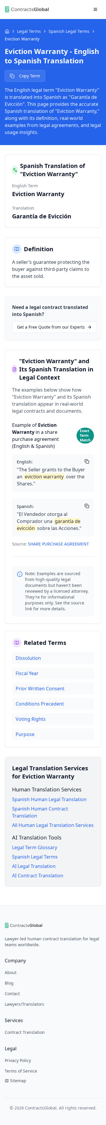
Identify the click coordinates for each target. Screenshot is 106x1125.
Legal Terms (29, 31)
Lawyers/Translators (24, 1004)
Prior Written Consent (40, 688)
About (10, 972)
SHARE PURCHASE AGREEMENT (58, 544)
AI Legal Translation (34, 866)
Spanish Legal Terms (69, 31)
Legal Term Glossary (34, 847)
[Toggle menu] (95, 9)
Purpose (25, 734)
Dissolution (28, 658)
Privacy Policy (18, 1060)
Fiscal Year (27, 673)
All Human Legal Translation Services (53, 825)
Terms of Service (21, 1071)
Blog (9, 983)
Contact (12, 993)
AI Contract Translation (37, 875)
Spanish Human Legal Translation (49, 799)
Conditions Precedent (40, 704)
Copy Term (29, 76)
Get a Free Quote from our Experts (51, 327)
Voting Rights (31, 719)
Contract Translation (25, 1032)
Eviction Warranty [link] (22, 39)
